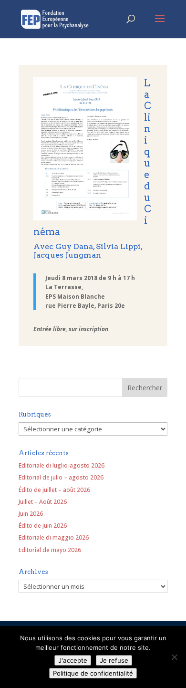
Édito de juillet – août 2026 (54, 490)
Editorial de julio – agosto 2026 (61, 477)
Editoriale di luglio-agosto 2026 (61, 465)
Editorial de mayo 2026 (50, 550)
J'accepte (72, 660)
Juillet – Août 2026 (43, 502)
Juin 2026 (31, 514)
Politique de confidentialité (93, 673)
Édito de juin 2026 (43, 525)
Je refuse (114, 660)
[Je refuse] (174, 657)
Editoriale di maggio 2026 (54, 537)
